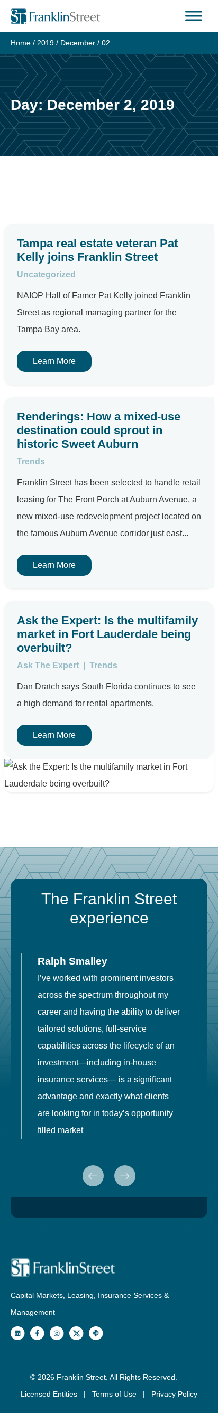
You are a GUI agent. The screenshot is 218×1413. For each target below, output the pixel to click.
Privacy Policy (174, 1394)
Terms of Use (115, 1394)
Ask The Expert (49, 665)
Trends (31, 461)
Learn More (54, 361)
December (77, 43)
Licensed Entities (50, 1394)
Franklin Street (81, 1377)
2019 (45, 43)
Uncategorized (46, 274)
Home (21, 43)
